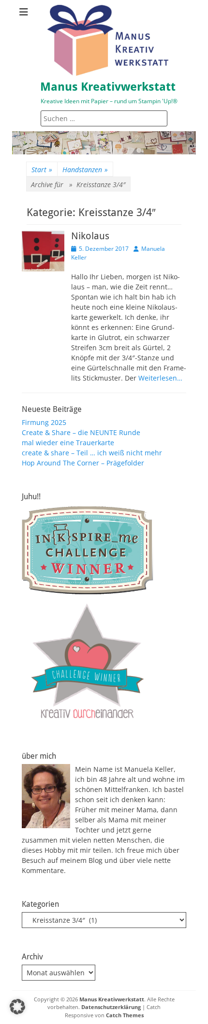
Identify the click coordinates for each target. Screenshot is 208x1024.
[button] (17, 1006)
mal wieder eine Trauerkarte (68, 442)
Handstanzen (85, 169)
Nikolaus (90, 236)
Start (41, 169)
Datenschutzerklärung (111, 1006)
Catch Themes (125, 1015)
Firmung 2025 (44, 422)
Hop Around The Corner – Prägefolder (83, 462)
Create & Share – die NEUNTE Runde (81, 432)
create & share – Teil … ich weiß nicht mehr (92, 452)
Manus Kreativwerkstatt (108, 87)
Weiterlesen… (160, 377)
